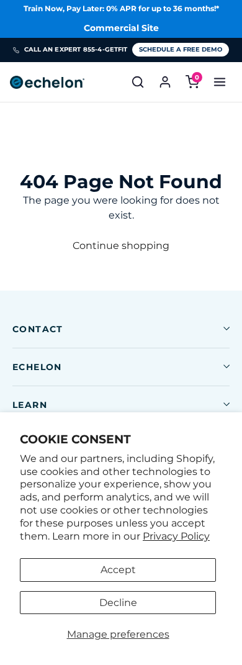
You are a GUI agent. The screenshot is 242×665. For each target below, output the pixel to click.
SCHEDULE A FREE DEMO (180, 49)
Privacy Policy (176, 536)
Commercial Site (121, 28)
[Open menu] (219, 82)
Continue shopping (121, 245)
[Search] (137, 82)
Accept (118, 570)
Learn (29, 404)
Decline (118, 602)
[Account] (165, 82)
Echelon (37, 367)
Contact (37, 329)
